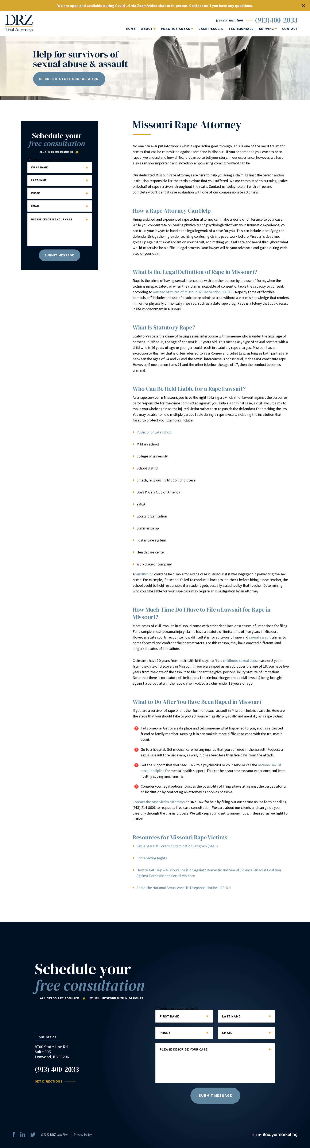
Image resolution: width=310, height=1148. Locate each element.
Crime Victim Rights (151, 858)
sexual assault (260, 637)
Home (131, 29)
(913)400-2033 (276, 20)
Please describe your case (52, 219)
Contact (290, 29)
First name (39, 167)
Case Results (210, 29)
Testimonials (241, 29)
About (146, 29)
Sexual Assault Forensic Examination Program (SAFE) (177, 846)
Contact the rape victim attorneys (159, 801)
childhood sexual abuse (241, 660)
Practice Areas (175, 29)
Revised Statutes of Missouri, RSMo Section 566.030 (193, 291)
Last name (39, 180)
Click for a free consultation (68, 79)
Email (35, 206)
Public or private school (154, 432)
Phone (36, 193)
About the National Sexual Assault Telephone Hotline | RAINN (183, 887)
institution (145, 574)
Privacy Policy (83, 1135)
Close (303, 5)
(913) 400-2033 (57, 1069)
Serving (266, 29)
